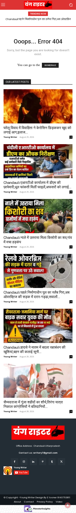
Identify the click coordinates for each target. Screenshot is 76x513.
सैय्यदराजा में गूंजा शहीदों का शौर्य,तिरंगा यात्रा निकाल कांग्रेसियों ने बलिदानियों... (33, 404)
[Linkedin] (33, 461)
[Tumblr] (52, 461)
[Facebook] (14, 461)
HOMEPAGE (50, 65)
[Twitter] (61, 461)
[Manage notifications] (68, 505)
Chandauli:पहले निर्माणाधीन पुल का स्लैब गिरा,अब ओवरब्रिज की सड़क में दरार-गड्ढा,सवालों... (36, 294)
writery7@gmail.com (45, 452)
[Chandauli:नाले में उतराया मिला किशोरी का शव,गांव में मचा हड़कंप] (38, 216)
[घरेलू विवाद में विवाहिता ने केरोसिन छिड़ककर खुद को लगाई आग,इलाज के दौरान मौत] (38, 106)
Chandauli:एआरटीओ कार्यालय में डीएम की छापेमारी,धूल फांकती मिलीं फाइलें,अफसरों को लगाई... (37, 185)
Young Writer (10, 137)
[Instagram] (24, 461)
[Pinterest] (42, 461)
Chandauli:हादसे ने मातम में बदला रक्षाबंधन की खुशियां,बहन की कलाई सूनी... (34, 349)
